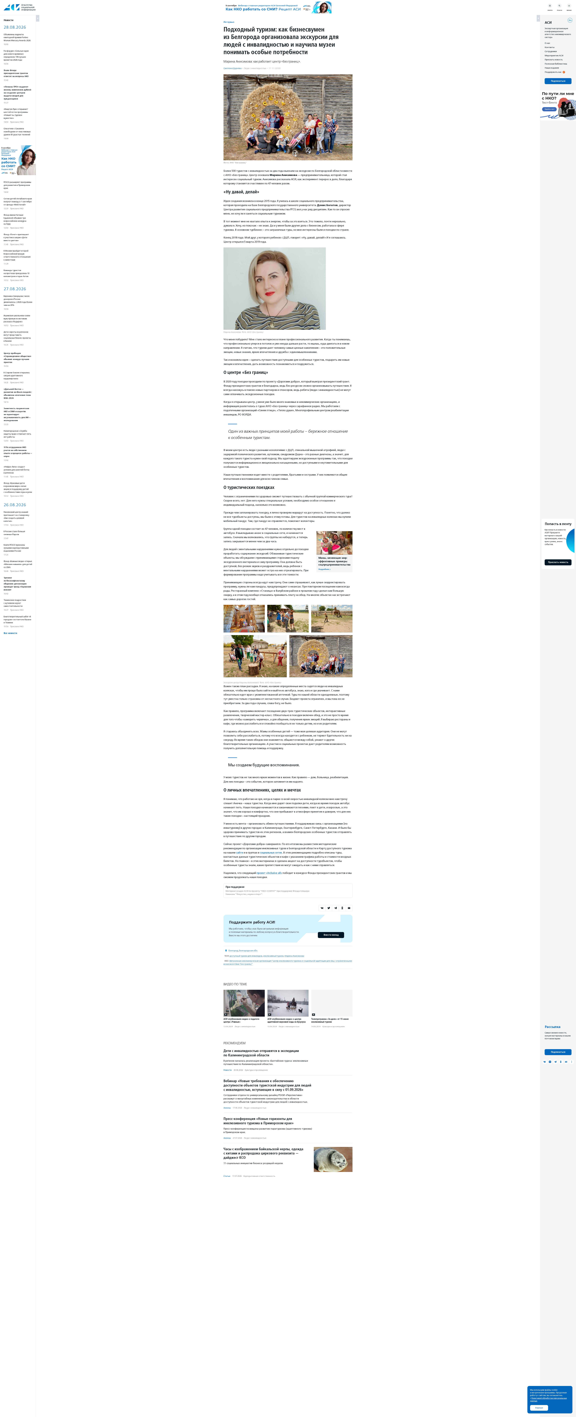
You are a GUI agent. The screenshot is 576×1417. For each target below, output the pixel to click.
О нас (547, 43)
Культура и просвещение (333, 1026)
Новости (228, 1070)
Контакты (550, 47)
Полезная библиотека (556, 64)
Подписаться (558, 81)
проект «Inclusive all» (269, 872)
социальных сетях (271, 852)
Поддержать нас (553, 72)
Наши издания (552, 68)
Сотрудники (551, 51)
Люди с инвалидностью (255, 68)
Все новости (10, 633)
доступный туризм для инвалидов (246, 956)
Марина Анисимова (294, 956)
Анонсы (227, 1108)
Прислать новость (554, 59)
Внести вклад (331, 935)
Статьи (227, 1176)
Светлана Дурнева (233, 68)
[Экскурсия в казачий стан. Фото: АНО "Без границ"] (288, 619)
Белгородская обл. (248, 950)
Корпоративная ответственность (259, 1176)
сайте (239, 852)
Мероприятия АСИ (554, 55)
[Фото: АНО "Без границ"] (244, 619)
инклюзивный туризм (273, 956)
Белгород (233, 950)
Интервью (229, 22)
